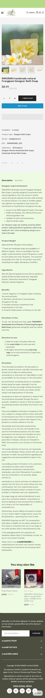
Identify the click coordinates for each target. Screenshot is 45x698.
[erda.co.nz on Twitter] (15, 690)
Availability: (6, 130)
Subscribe (36, 633)
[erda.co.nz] (11, 12)
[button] (22, 117)
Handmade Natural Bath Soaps (14, 153)
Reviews (19, 180)
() (40, 13)
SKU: (3, 143)
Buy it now (22, 106)
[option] (5, 70)
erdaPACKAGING (24, 542)
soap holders (15, 344)
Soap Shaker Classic (10, 591)
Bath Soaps (28, 591)
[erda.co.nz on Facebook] (9, 690)
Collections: (6, 148)
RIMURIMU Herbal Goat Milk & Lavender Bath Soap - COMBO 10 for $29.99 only (33, 597)
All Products (17, 148)
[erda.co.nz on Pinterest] (28, 690)
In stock (11, 586)
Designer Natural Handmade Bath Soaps (18, 150)
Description (7, 180)
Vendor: (5, 139)
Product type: (7, 134)
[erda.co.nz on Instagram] (22, 690)
